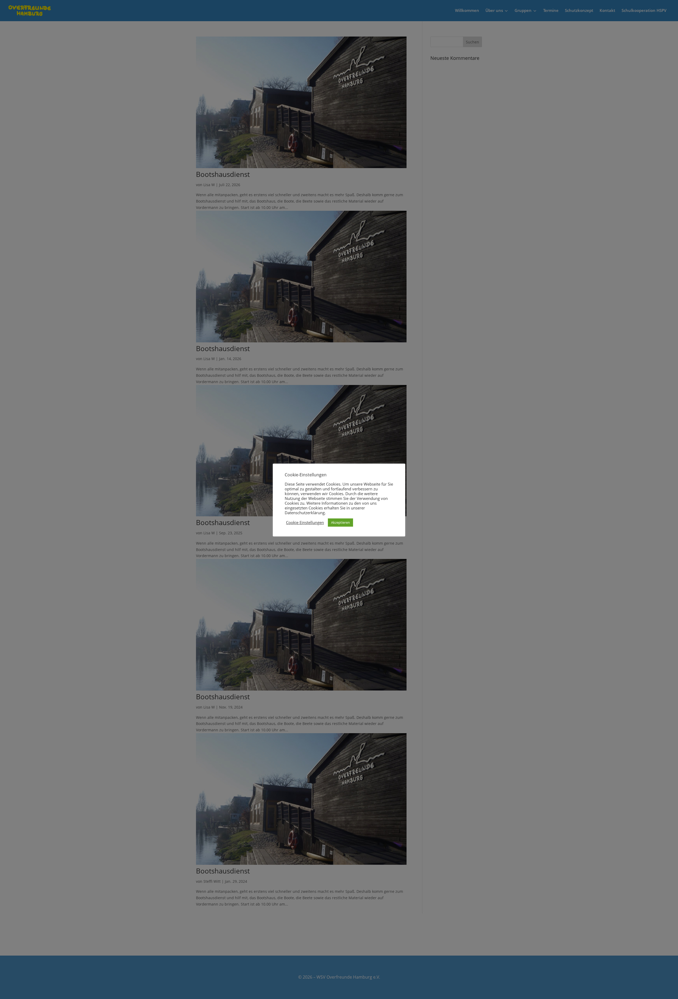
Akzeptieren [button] (340, 522)
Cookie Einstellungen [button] (305, 522)
